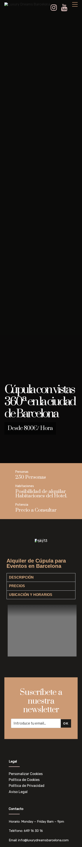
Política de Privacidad (26, 786)
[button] (11, 540)
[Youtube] (66, 8)
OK (66, 723)
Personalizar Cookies (26, 774)
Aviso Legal (18, 792)
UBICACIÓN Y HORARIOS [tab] (30, 595)
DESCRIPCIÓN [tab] (21, 577)
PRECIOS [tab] (17, 586)
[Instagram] (55, 8)
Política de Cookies (24, 780)
